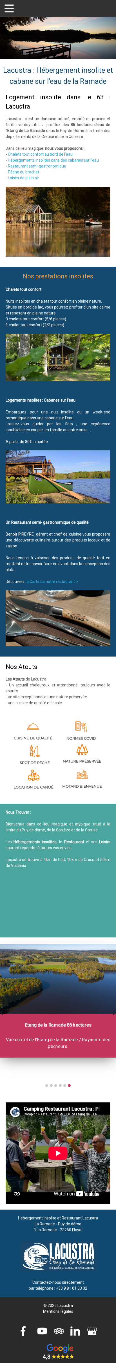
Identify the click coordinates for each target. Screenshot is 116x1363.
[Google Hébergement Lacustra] (91, 1330)
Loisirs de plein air (23, 178)
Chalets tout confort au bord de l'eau (40, 154)
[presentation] (1, 1012)
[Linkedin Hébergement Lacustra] (74, 1330)
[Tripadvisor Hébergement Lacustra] (58, 1330)
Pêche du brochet (23, 172)
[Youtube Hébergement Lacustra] (41, 1330)
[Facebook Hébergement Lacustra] (24, 1330)
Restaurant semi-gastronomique (37, 166)
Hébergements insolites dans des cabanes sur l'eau (53, 160)
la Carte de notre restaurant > (52, 581)
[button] (46, 1085)
